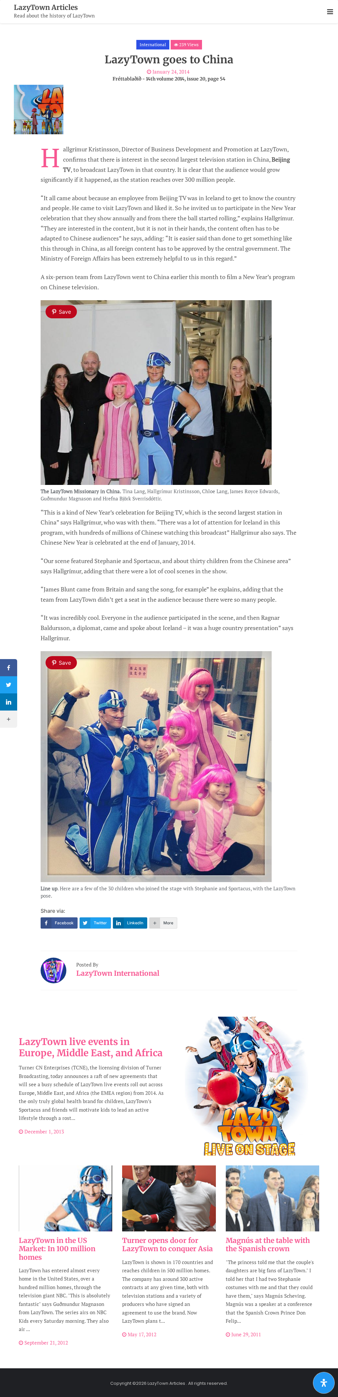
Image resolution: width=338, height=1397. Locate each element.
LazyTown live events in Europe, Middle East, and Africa (91, 1047)
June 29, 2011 (245, 1334)
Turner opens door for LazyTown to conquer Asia (167, 1244)
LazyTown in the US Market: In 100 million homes (57, 1248)
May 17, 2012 (141, 1334)
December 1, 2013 (43, 1131)
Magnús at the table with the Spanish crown (268, 1244)
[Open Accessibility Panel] (324, 1383)
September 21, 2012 (45, 1342)
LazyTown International (117, 973)
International (153, 45)
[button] (330, 12)
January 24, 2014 (170, 71)
